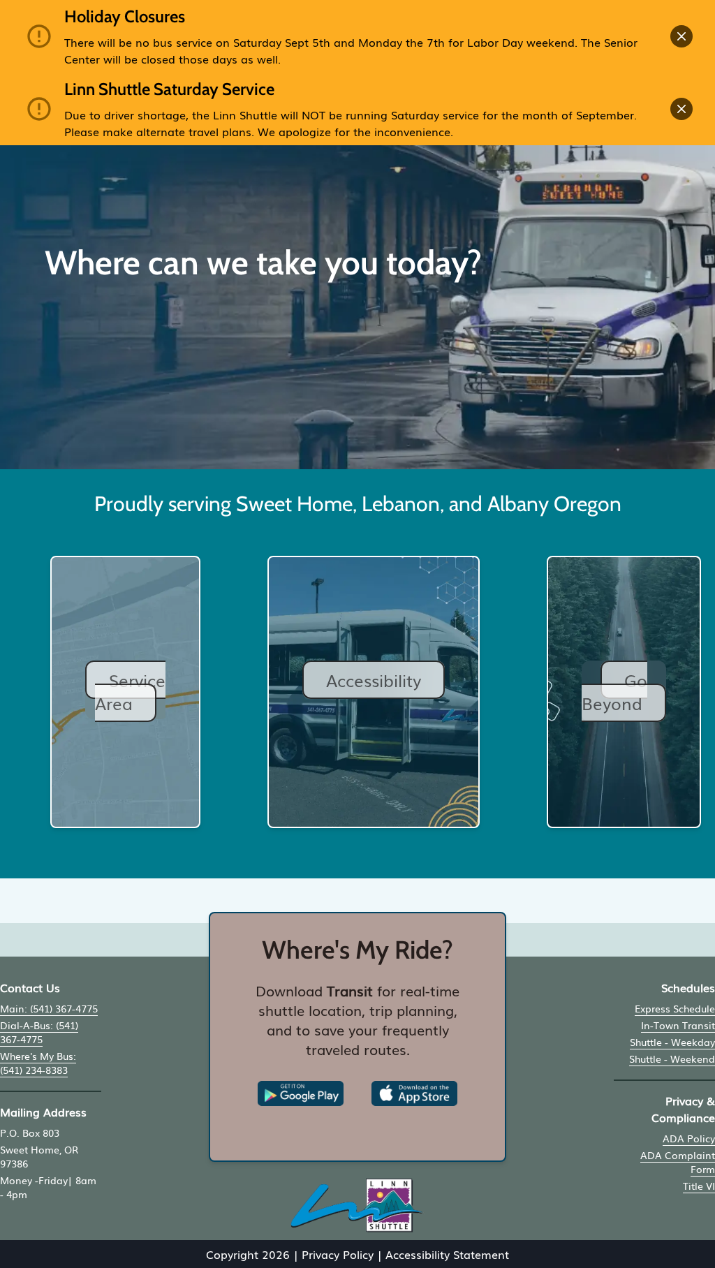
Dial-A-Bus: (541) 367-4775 (39, 1032)
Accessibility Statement (447, 1254)
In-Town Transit (678, 1025)
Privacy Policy (338, 1254)
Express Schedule (675, 1008)
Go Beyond (614, 691)
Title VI (699, 1186)
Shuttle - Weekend (672, 1059)
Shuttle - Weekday (672, 1042)
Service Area (130, 691)
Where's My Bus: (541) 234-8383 (38, 1063)
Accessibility (373, 680)
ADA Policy (689, 1138)
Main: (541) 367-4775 (49, 1008)
